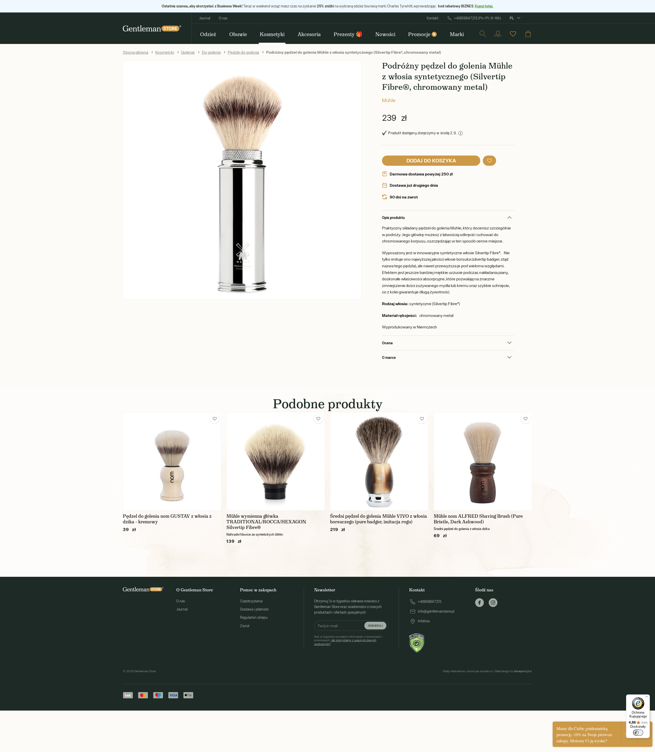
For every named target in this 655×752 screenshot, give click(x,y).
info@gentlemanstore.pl (436, 611)
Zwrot (244, 626)
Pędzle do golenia (243, 52)
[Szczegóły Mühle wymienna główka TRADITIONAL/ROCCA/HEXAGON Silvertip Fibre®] (275, 461)
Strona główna (135, 52)
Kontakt (432, 18)
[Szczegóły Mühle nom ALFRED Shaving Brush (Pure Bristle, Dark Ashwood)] (483, 461)
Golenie (188, 52)
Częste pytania (251, 601)
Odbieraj (375, 625)
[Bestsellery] (513, 34)
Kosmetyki (164, 52)
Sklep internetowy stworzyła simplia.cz (468, 671)
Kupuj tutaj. (484, 6)
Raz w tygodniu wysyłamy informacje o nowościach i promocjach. (348, 640)
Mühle (389, 100)
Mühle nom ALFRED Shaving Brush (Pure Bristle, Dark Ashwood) (478, 519)
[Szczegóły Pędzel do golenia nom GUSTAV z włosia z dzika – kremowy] (172, 461)
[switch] (638, 732)
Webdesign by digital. (513, 671)
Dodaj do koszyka (431, 160)
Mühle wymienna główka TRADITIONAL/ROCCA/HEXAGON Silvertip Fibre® (266, 521)
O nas (223, 18)
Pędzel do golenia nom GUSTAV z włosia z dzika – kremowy (167, 519)
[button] (489, 161)
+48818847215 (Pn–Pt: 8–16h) (477, 18)
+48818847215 (429, 602)
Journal (204, 18)
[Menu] (647, 697)
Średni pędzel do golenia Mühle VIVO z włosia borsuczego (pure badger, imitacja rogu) (378, 519)
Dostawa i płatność (254, 609)
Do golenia (211, 52)
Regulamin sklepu (254, 617)
